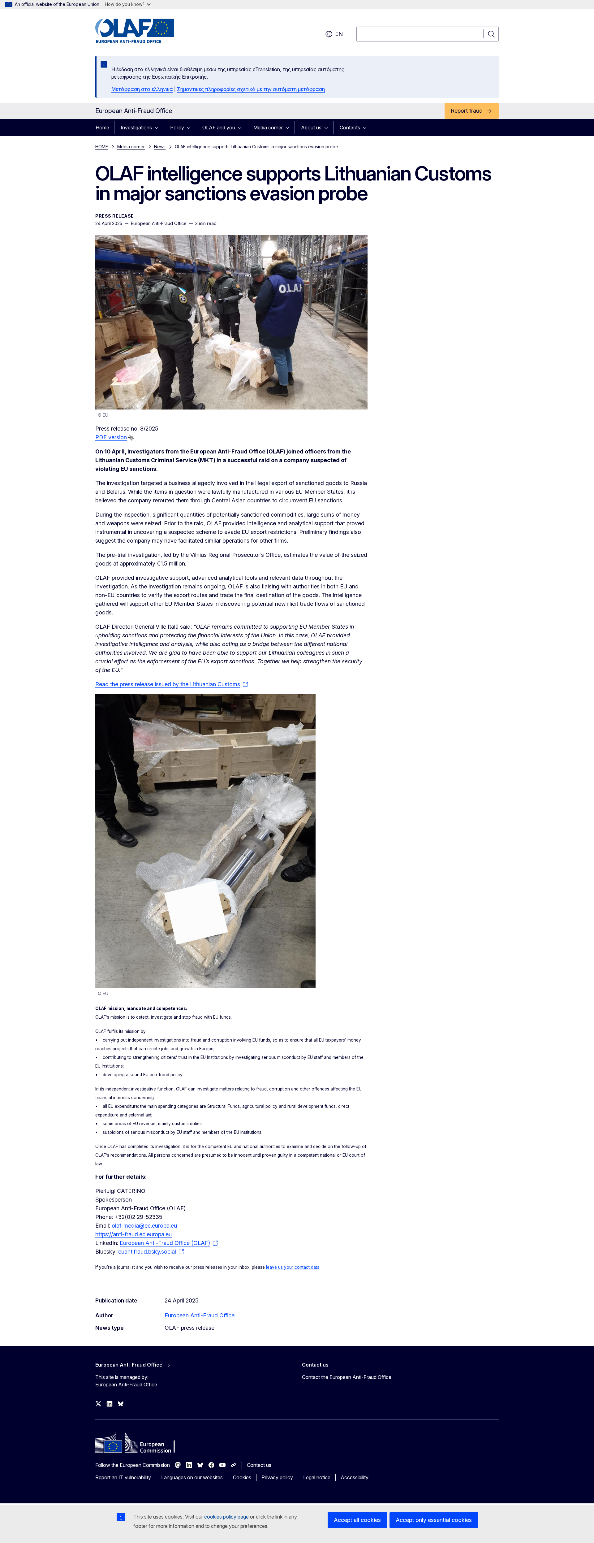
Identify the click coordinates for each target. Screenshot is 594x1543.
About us (311, 127)
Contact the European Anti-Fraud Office (346, 1377)
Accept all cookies (357, 1520)
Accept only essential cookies (434, 1520)
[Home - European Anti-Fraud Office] (145, 31)
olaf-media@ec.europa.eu (144, 1225)
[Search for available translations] (131, 438)
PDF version (111, 437)
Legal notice (316, 1477)
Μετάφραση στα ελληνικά (142, 89)
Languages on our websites (192, 1477)
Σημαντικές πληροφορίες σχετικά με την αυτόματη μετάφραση (251, 89)
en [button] (339, 34)
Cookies (242, 1477)
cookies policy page (226, 1517)
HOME (101, 146)
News (160, 146)
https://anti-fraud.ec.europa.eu (133, 1234)
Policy (177, 127)
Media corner (268, 127)
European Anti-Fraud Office (200, 1315)
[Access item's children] (158, 127)
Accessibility (354, 1477)
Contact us (259, 1465)
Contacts (350, 127)
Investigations (136, 127)
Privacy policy (277, 1477)
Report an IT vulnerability (123, 1477)
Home (102, 127)
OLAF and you (218, 127)
